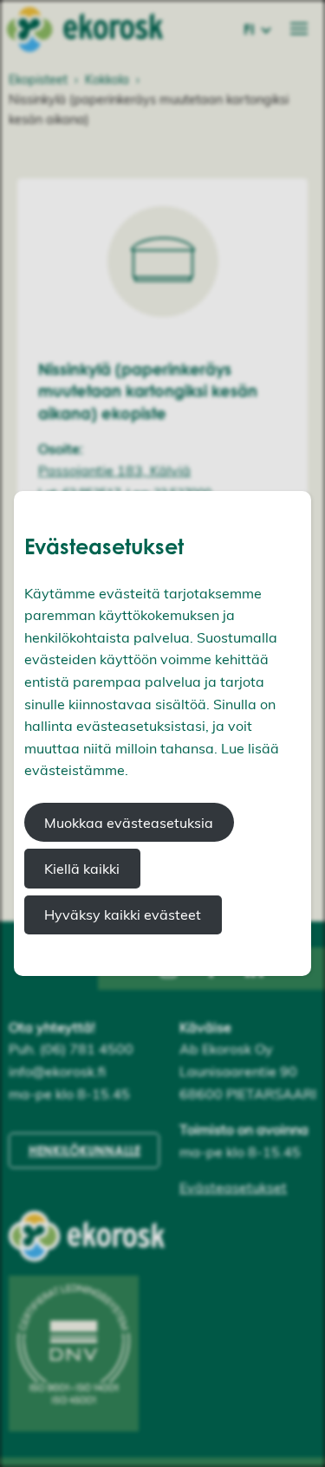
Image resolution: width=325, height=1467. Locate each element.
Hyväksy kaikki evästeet (122, 914)
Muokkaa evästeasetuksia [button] (128, 822)
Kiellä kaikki (82, 868)
